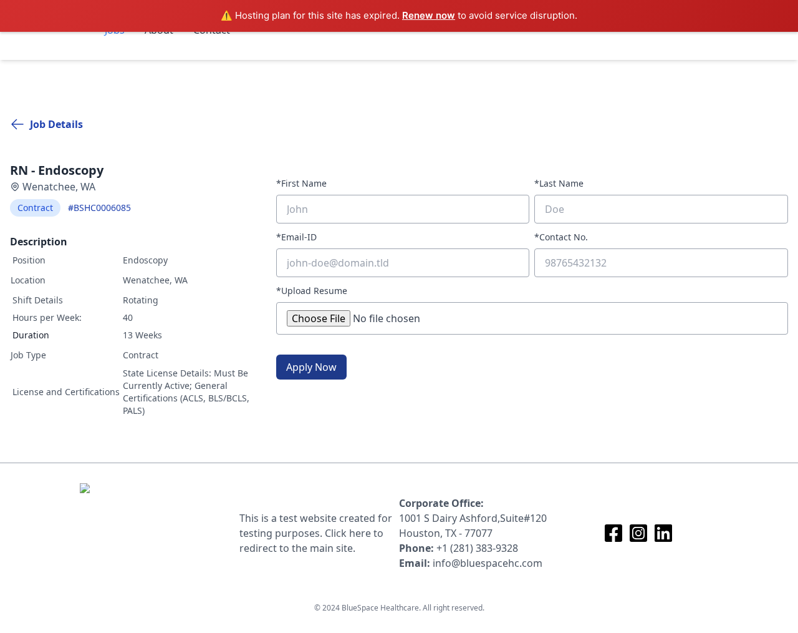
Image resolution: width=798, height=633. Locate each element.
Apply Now (311, 367)
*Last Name (559, 183)
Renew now (428, 15)
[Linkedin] (663, 533)
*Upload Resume (311, 291)
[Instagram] (638, 533)
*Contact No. (561, 237)
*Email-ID (296, 237)
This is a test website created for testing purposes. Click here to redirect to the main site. (315, 533)
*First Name (301, 183)
